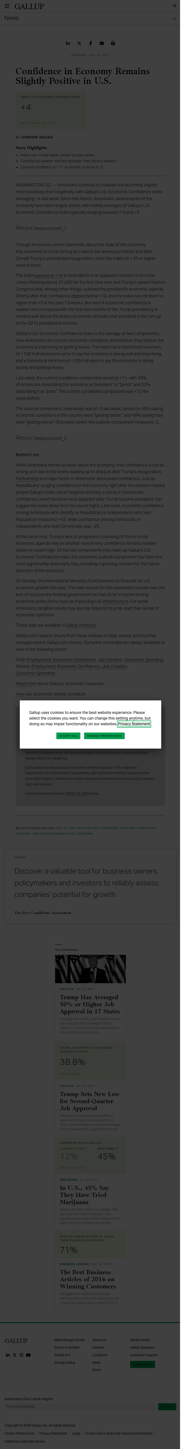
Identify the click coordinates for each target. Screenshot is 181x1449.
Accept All (68, 735)
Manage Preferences (104, 735)
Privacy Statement (134, 723)
